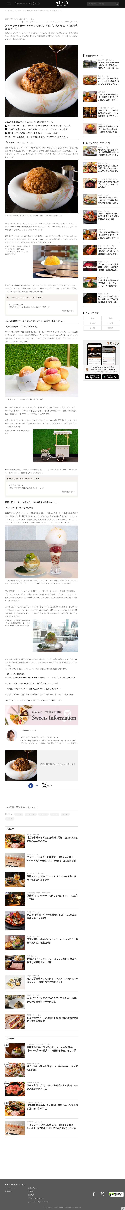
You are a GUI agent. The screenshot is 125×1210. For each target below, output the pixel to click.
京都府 (110, 328)
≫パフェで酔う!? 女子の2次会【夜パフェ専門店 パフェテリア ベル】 (32, 683)
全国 (92, 318)
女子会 (67, 21)
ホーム (7, 10)
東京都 (26, 22)
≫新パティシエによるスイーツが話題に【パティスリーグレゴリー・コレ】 (34, 700)
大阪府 (110, 323)
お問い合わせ (32, 1188)
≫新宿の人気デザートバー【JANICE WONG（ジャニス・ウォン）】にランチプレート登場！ (41, 677)
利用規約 (31, 1195)
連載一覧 (8, 1191)
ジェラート (42, 21)
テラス (75, 21)
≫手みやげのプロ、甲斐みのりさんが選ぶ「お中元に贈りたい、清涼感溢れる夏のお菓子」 (40, 695)
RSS (36, 3)
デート (60, 21)
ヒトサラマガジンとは (23, 3)
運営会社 (31, 1191)
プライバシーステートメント (38, 1202)
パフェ (34, 21)
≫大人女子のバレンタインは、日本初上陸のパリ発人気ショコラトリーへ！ (34, 689)
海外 (110, 318)
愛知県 (92, 328)
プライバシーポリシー (36, 1198)
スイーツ (52, 21)
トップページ (10, 1188)
